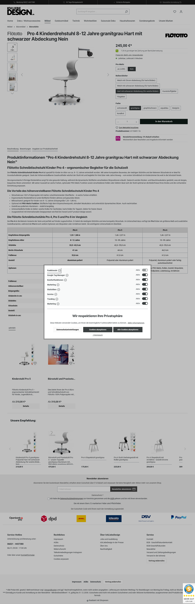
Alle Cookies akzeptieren (127, 330)
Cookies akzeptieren (97, 330)
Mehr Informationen (136, 323)
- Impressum (97, 335)
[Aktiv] (145, 270)
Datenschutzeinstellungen (68, 330)
